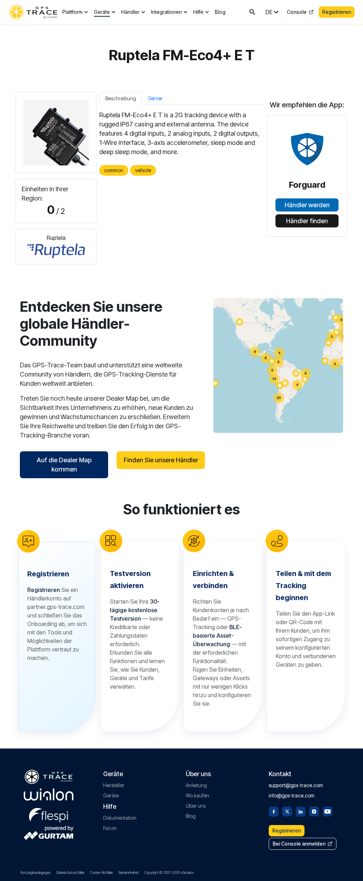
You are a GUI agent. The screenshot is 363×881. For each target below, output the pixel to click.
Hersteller (113, 785)
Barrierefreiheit (128, 872)
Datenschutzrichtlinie (70, 872)
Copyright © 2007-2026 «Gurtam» (169, 872)
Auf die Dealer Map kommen (64, 464)
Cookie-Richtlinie (101, 872)
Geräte (102, 12)
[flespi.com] (48, 813)
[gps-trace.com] (33, 12)
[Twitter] (287, 811)
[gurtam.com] (48, 794)
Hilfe (198, 12)
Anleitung (196, 785)
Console (297, 12)
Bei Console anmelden (299, 844)
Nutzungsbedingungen (35, 872)
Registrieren (336, 12)
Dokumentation (119, 818)
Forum (110, 828)
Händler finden (307, 221)
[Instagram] (314, 811)
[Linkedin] (301, 811)
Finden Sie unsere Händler (161, 460)
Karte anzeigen (278, 365)
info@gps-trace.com (291, 795)
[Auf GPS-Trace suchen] (252, 12)
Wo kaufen (197, 795)
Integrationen (166, 12)
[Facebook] (274, 811)
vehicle (143, 170)
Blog (220, 12)
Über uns (196, 806)
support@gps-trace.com (296, 785)
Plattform (72, 12)
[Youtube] (328, 811)
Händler (130, 12)
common (113, 170)
